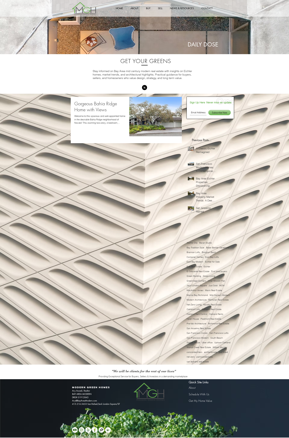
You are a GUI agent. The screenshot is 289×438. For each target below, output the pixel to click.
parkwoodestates (204, 356)
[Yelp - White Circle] (88, 430)
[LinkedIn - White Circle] (108, 430)
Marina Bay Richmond (197, 295)
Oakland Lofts (193, 309)
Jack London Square (197, 285)
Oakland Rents (216, 314)
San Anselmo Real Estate (199, 328)
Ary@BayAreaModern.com (84, 400)
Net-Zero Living (194, 304)
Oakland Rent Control (197, 314)
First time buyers (219, 271)
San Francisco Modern (198, 337)
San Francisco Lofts (218, 333)
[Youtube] (75, 430)
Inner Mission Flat (216, 280)
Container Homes (195, 257)
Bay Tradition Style (195, 247)
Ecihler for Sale (212, 261)
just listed (223, 352)
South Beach (216, 337)
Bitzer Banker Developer (217, 247)
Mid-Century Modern (220, 295)
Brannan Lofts (193, 252)
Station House (193, 342)
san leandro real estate (198, 361)
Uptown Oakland (222, 342)
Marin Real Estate (213, 290)
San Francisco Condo (197, 333)
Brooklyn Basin (209, 252)
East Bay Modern (195, 261)
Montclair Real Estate (218, 299)
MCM (221, 285)
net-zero (191, 356)
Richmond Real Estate (218, 323)
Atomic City (192, 242)
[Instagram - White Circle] (81, 430)
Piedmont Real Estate (211, 319)
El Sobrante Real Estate (198, 271)
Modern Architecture (197, 299)
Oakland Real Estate (211, 309)
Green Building (194, 276)
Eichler (207, 266)
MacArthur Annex (195, 290)
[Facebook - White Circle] (95, 430)
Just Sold (213, 285)
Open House (193, 319)
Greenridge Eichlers (196, 280)
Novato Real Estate (212, 304)
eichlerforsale (210, 352)
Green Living (209, 276)
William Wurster (220, 347)
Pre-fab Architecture (196, 323)
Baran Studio (205, 242)
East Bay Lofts (212, 257)
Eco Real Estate (194, 266)
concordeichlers (194, 352)
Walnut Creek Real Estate (199, 347)
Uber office (207, 342)
